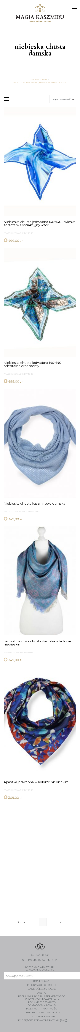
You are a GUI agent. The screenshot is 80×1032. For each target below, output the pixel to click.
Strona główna (38, 79)
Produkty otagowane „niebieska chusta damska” (40, 82)
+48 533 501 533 (40, 955)
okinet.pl (48, 969)
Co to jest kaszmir (42, 1016)
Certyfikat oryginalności (42, 1012)
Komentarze (41, 981)
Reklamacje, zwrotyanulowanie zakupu (42, 1003)
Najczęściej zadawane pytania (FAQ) (42, 1020)
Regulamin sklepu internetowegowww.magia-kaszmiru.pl (41, 997)
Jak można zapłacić (42, 989)
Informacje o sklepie (42, 985)
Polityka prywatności (41, 1008)
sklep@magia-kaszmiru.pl (40, 960)
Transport (41, 993)
